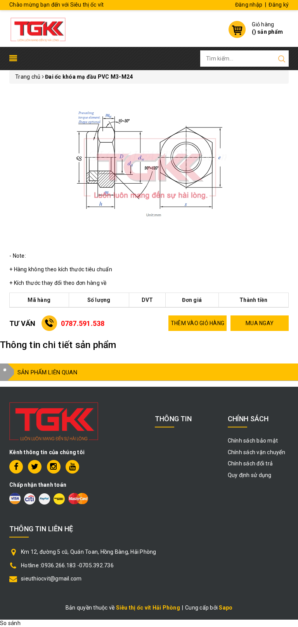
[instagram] (54, 467)
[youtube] (72, 467)
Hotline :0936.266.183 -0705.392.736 (67, 565)
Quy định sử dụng (250, 475)
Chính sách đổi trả (250, 463)
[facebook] (16, 467)
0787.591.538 (83, 323)
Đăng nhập (248, 5)
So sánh (10, 623)
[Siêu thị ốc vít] (38, 27)
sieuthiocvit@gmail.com (51, 578)
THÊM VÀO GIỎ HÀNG (197, 323)
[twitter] (35, 467)
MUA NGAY (260, 323)
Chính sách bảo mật (253, 441)
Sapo (225, 608)
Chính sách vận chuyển (256, 452)
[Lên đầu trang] (286, 433)
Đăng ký (279, 5)
